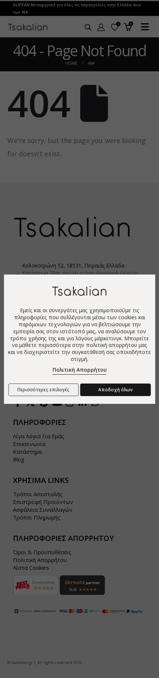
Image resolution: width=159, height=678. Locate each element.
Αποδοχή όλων (115, 389)
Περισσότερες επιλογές (43, 389)
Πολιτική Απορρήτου (79, 369)
